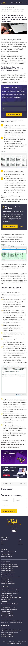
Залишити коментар (9, 511)
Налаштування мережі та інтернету (9, 593)
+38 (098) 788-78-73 (6, 554)
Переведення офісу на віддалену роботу (10, 589)
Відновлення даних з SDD (7, 636)
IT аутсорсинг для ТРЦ (6, 579)
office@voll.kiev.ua (6, 556)
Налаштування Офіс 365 (7, 613)
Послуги (3, 544)
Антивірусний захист (6, 599)
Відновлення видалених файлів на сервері (11, 630)
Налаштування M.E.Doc (6, 611)
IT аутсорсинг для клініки (7, 570)
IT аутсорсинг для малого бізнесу (9, 564)
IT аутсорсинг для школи (7, 581)
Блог (20, 541)
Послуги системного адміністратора (10, 591)
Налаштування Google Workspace (9, 609)
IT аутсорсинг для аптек (7, 568)
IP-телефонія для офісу (6, 595)
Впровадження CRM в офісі (7, 615)
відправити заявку (14, 114)
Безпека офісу (4, 601)
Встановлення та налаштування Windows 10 (11, 622)
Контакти (21, 544)
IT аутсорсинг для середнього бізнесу (10, 566)
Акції (20, 539)
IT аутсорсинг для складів (7, 574)
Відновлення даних (5, 628)
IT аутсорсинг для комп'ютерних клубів (10, 577)
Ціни (2, 541)
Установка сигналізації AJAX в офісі (9, 603)
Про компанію (4, 539)
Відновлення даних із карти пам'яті (9, 632)
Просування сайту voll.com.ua (14, 643)
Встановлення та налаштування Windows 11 (11, 620)
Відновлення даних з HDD (7, 634)
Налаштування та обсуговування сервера (11, 597)
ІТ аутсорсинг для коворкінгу (8, 583)
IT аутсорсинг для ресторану (8, 572)
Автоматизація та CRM (6, 618)
